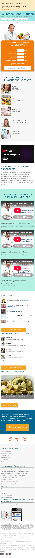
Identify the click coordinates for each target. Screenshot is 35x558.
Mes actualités (5, 459)
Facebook (10, 438)
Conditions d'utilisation (7, 491)
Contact (3, 489)
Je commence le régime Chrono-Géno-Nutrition (13, 469)
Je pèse (13, 57)
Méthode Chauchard (6, 453)
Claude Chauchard (6, 451)
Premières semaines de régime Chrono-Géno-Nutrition (15, 471)
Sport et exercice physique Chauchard (11, 484)
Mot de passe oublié (6, 497)
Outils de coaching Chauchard (9, 477)
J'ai (15, 50)
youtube (25, 438)
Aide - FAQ (4, 493)
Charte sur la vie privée (7, 495)
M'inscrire (10, 19)
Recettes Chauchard (6, 479)
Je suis (13, 64)
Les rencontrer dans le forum (12, 329)
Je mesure (12, 54)
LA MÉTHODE (13, 534)
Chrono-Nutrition (5, 455)
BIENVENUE (3, 534)
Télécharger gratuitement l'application (11, 504)
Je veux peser (11, 60)
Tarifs (2, 464)
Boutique (3, 462)
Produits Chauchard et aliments (9, 481)
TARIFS (14, 535)
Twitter (17, 438)
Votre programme (5, 457)
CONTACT (28, 537)
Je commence (16, 427)
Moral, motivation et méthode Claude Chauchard (14, 473)
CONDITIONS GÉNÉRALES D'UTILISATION (11, 537)
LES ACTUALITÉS (5, 535)
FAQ (1, 539)
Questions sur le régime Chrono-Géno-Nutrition (13, 475)
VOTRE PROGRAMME (25, 534)
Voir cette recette (8, 405)
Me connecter (22, 19)
